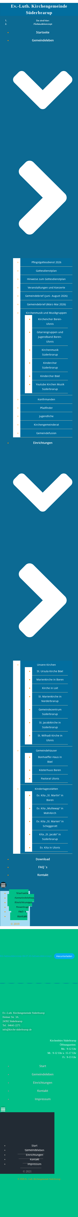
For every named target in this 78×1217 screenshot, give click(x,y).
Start (42, 1066)
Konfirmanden (46, 399)
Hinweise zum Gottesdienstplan (46, 279)
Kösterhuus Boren (50, 770)
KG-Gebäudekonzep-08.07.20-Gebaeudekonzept (26, 956)
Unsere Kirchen (46, 664)
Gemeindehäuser (46, 750)
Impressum (43, 1099)
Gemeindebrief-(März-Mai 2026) (46, 304)
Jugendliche (46, 416)
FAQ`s (42, 867)
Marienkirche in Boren (50, 679)
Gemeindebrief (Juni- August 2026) (46, 296)
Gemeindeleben (24, 898)
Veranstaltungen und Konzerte (46, 287)
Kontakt (42, 875)
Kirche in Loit (50, 688)
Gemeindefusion (46, 433)
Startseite (42, 32)
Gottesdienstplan (46, 270)
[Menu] (39, 885)
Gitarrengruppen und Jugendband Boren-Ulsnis (50, 336)
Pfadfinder (46, 408)
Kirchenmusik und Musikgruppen (46, 313)
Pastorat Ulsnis (50, 778)
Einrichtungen (23, 902)
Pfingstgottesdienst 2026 (46, 262)
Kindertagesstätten (46, 788)
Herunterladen (64, 956)
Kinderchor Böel (50, 376)
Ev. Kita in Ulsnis (50, 847)
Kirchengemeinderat (46, 424)
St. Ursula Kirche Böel (50, 671)
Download (43, 859)
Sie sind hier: (42, 20)
